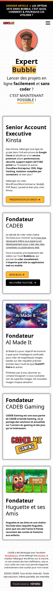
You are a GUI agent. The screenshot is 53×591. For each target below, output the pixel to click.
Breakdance (11, 555)
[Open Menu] (48, 23)
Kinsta (41, 555)
